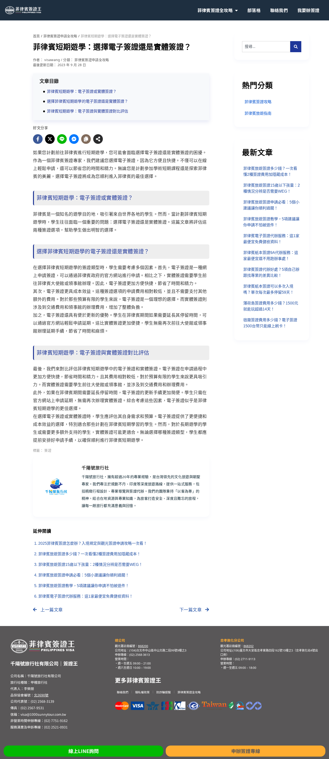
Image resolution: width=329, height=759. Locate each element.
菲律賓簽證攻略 (257, 102)
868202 (248, 646)
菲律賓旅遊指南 (257, 113)
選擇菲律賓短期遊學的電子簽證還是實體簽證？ (87, 101)
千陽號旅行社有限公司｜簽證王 (44, 663)
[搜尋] (295, 46)
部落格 (254, 10)
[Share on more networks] (98, 139)
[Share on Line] (62, 139)
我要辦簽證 (308, 10)
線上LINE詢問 (83, 750)
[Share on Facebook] (38, 139)
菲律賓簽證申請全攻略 (60, 36)
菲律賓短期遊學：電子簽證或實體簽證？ (82, 91)
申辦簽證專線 (245, 750)
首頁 (36, 36)
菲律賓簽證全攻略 (215, 10)
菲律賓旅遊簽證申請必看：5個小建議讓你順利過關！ (83, 575)
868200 (143, 646)
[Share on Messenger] (74, 139)
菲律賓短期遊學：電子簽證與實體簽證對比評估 (87, 111)
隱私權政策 (142, 692)
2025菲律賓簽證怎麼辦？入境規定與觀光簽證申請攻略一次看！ (92, 543)
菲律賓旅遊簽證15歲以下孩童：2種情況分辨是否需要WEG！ (90, 565)
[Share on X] (50, 139)
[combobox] (266, 46)
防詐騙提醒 (163, 692)
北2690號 (41, 695)
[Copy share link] (86, 139)
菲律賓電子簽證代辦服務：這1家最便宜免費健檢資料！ (85, 596)
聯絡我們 (279, 10)
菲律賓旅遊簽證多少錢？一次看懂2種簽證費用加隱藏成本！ (89, 554)
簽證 (47, 450)
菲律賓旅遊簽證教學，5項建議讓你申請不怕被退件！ (83, 586)
